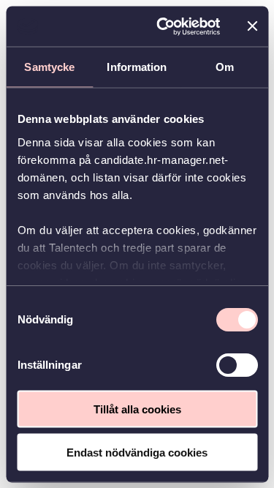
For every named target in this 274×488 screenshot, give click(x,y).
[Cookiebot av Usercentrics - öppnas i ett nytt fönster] (163, 26)
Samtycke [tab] (49, 67)
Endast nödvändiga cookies (137, 452)
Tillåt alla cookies (137, 409)
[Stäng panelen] (252, 26)
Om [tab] (225, 67)
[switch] (236, 365)
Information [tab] (137, 67)
